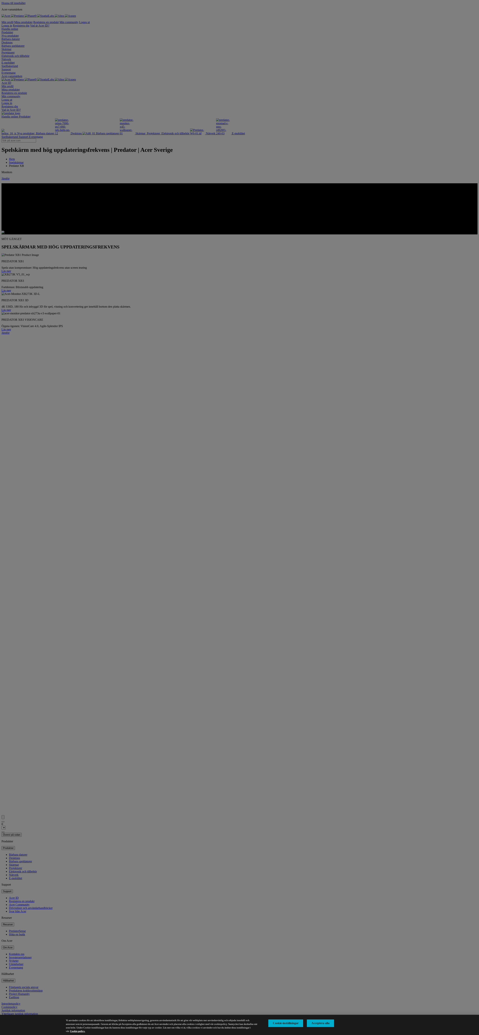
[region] (239, 1025)
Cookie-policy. (77, 1031)
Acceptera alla (320, 1023)
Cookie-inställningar (286, 1023)
